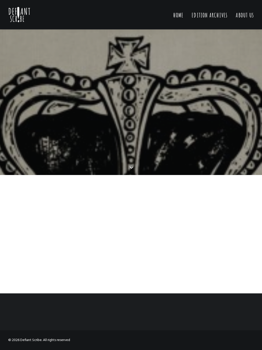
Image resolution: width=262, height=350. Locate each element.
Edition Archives (209, 15)
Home (178, 15)
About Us (245, 15)
